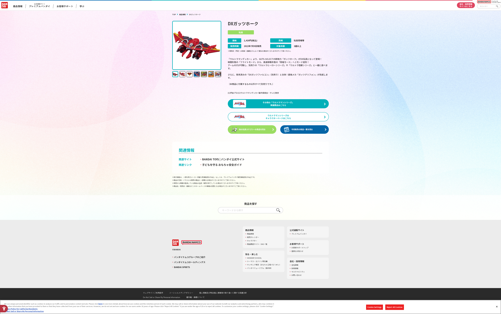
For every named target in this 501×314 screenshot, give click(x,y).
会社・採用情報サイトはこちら (466, 5)
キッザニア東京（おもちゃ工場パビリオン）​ (264, 265)
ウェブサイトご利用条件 (153, 292)
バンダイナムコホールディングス (189, 262)
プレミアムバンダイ (299, 234)
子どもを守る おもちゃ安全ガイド (222, 165)
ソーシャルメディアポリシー (181, 292)
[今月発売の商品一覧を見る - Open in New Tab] (304, 129)
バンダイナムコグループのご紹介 (189, 257)
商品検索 (250, 234)
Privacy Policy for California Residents (21, 309)
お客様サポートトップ (299, 247)
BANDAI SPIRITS (182, 267)
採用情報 (294, 268)
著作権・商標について (195, 297)
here (100, 304)
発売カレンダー (253, 237)
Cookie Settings (374, 307)
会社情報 (294, 265)
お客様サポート (65, 6)
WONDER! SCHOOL (254, 258)
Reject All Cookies (394, 307)
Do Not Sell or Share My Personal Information (161, 297)
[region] (250, 307)
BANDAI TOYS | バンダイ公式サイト (223, 159)
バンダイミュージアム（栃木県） (260, 268)
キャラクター (252, 241)
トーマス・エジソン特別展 (257, 261)
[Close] (497, 306)
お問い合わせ (296, 275)
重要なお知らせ (297, 251)
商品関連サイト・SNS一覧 (257, 244)
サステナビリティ (298, 272)
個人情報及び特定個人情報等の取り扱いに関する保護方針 (223, 292)
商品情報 (182, 14)
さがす (498, 6)
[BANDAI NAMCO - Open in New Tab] (191, 242)
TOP (174, 14)
